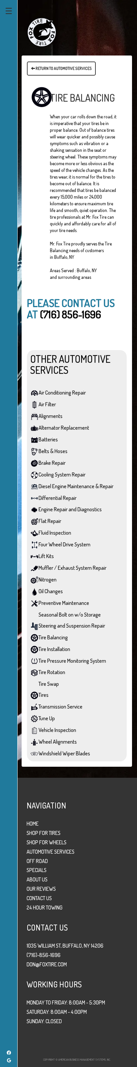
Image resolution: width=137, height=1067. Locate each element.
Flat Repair (50, 521)
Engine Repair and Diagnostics (70, 509)
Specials (37, 870)
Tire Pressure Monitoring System (72, 660)
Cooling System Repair (62, 474)
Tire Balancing (53, 637)
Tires (44, 694)
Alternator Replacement (64, 427)
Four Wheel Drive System (64, 544)
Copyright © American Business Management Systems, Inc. (76, 1059)
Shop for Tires (44, 833)
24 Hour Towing (45, 907)
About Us (37, 879)
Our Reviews (41, 888)
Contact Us (39, 898)
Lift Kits (46, 556)
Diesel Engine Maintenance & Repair (76, 486)
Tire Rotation (52, 672)
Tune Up (47, 718)
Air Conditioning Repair (62, 392)
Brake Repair (52, 462)
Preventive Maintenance (64, 603)
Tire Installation (54, 649)
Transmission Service (60, 706)
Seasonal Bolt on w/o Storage (70, 614)
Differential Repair (57, 498)
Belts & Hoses (53, 451)
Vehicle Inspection (57, 730)
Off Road (37, 861)
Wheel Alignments (58, 741)
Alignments (51, 416)
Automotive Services (50, 851)
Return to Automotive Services (63, 68)
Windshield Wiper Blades (64, 753)
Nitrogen (48, 579)
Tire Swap (49, 683)
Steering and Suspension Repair (72, 625)
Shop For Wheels (47, 842)
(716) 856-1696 (70, 314)
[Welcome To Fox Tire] (42, 31)
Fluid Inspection (55, 532)
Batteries (48, 439)
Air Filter (47, 404)
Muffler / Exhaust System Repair (72, 567)
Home (33, 823)
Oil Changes (51, 591)
